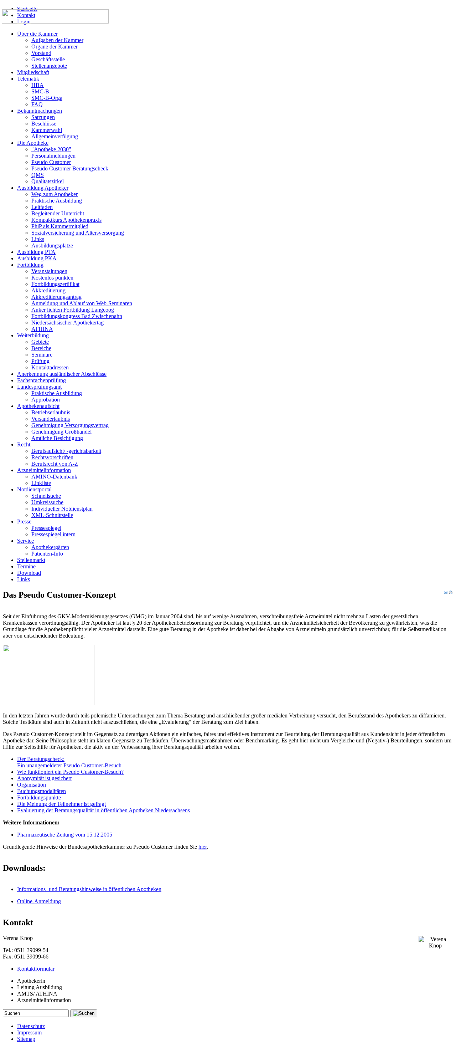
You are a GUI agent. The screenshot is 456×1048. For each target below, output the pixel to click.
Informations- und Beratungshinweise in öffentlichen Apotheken (89, 889)
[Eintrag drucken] (450, 592)
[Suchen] (83, 1013)
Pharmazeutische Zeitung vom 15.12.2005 (64, 835)
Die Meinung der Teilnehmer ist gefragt (61, 804)
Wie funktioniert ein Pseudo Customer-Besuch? (70, 772)
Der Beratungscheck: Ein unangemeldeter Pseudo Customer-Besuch (69, 762)
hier (202, 847)
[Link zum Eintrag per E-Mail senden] (445, 592)
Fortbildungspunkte (39, 797)
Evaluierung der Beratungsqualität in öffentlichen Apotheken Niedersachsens (103, 810)
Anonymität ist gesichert (44, 778)
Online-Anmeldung (39, 901)
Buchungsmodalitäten (41, 791)
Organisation (31, 785)
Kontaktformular (36, 969)
